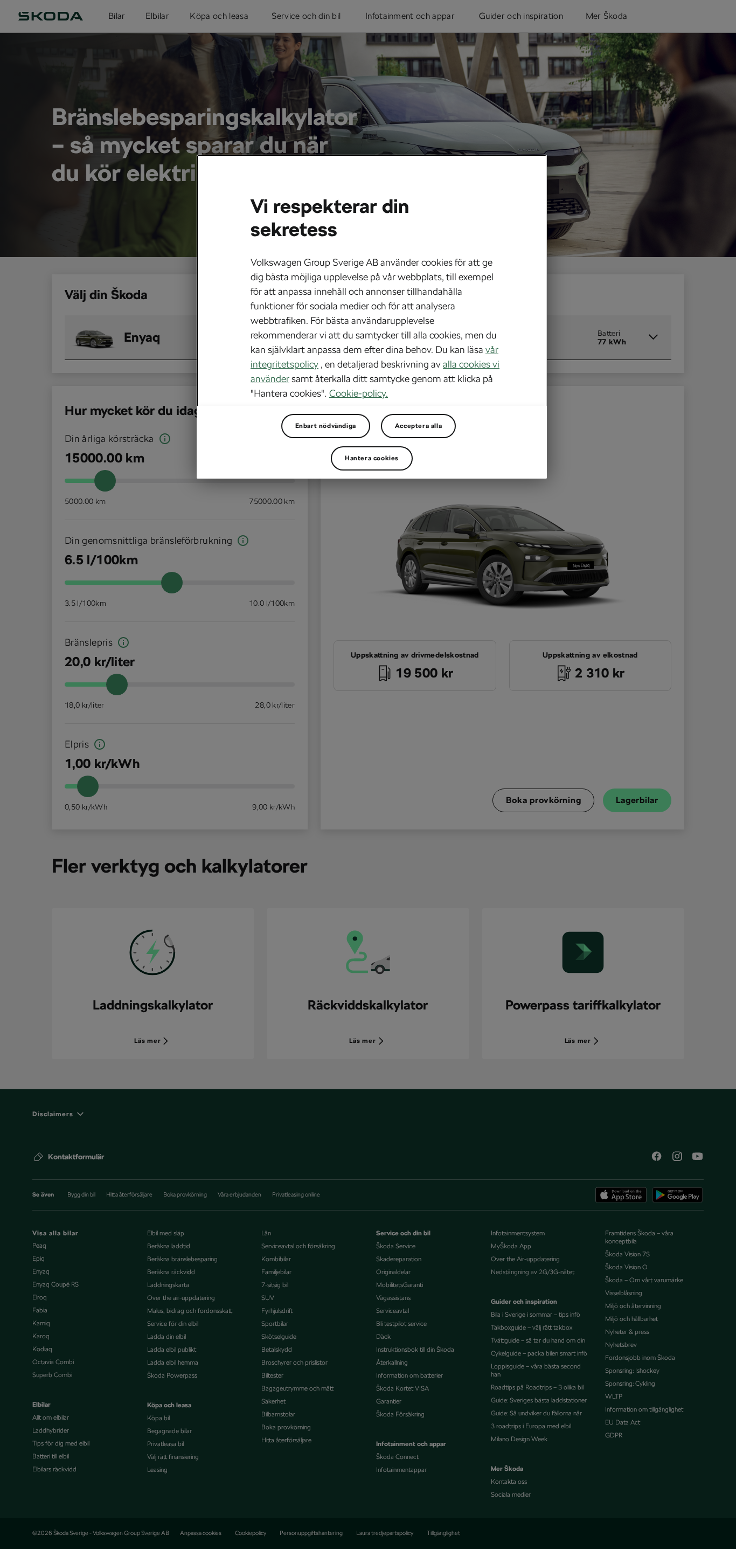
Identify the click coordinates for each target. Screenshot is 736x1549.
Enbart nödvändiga (325, 426)
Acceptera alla (418, 426)
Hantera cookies (372, 458)
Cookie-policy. (358, 393)
